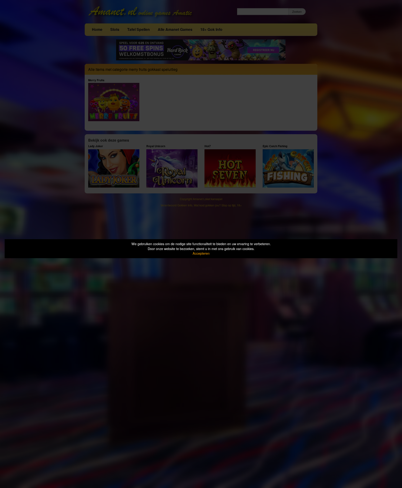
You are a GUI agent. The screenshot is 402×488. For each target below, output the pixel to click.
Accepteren (201, 253)
